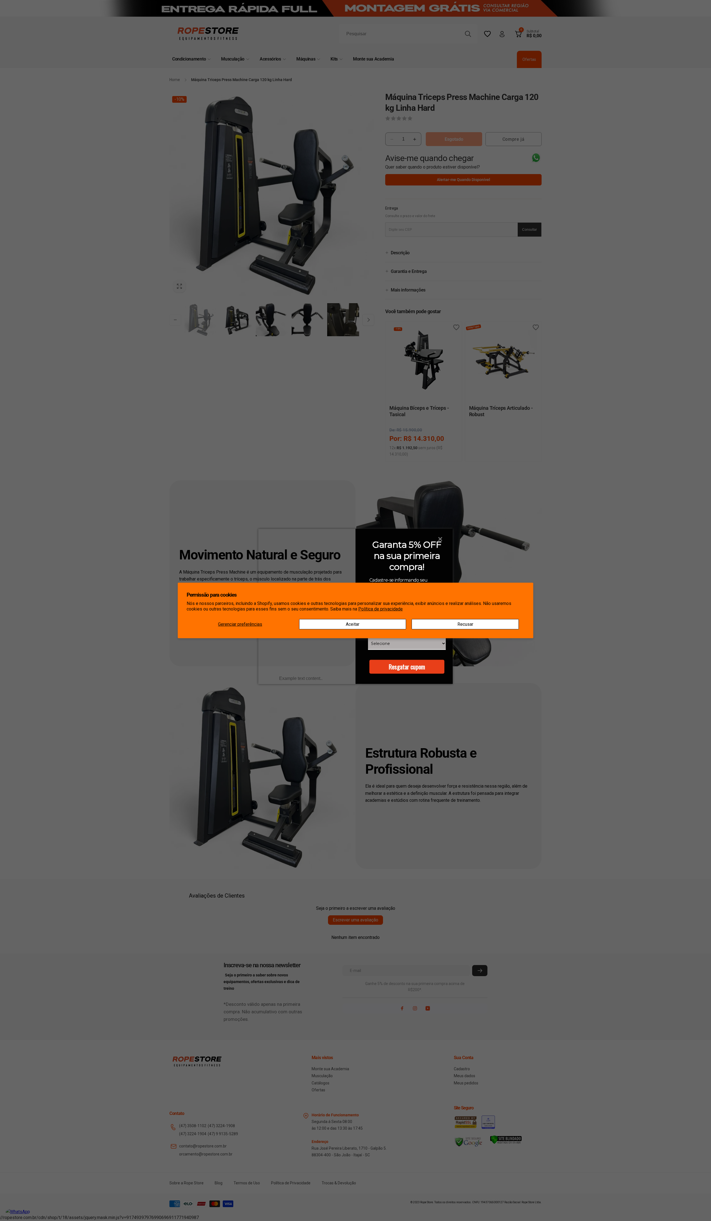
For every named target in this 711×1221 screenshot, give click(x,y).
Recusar (465, 624)
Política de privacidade (380, 609)
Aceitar (352, 624)
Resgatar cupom (407, 666)
